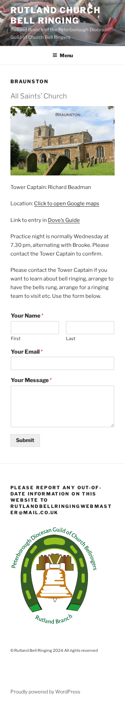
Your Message (31, 380)
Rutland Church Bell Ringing (55, 15)
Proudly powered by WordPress (45, 691)
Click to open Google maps (66, 203)
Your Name (27, 315)
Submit (25, 440)
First (15, 338)
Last (70, 338)
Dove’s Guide (64, 220)
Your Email (27, 351)
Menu (66, 55)
